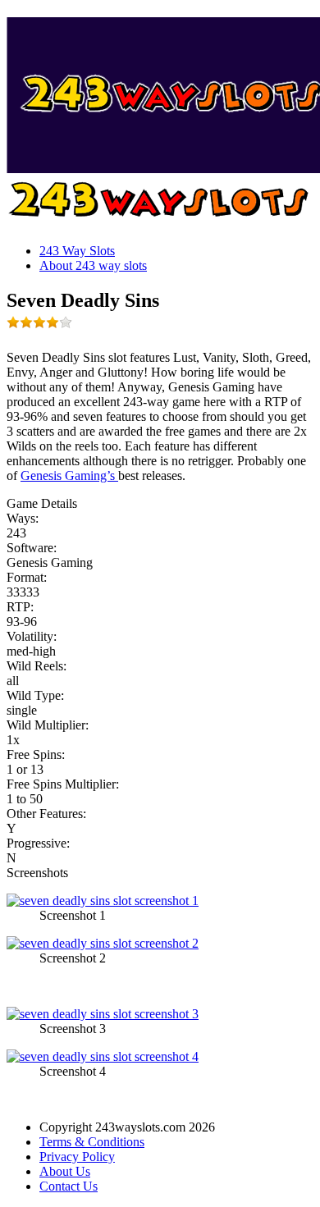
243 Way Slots (77, 251)
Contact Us (68, 1186)
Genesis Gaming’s (69, 475)
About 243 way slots (93, 265)
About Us (64, 1171)
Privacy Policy (77, 1157)
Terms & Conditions (91, 1142)
